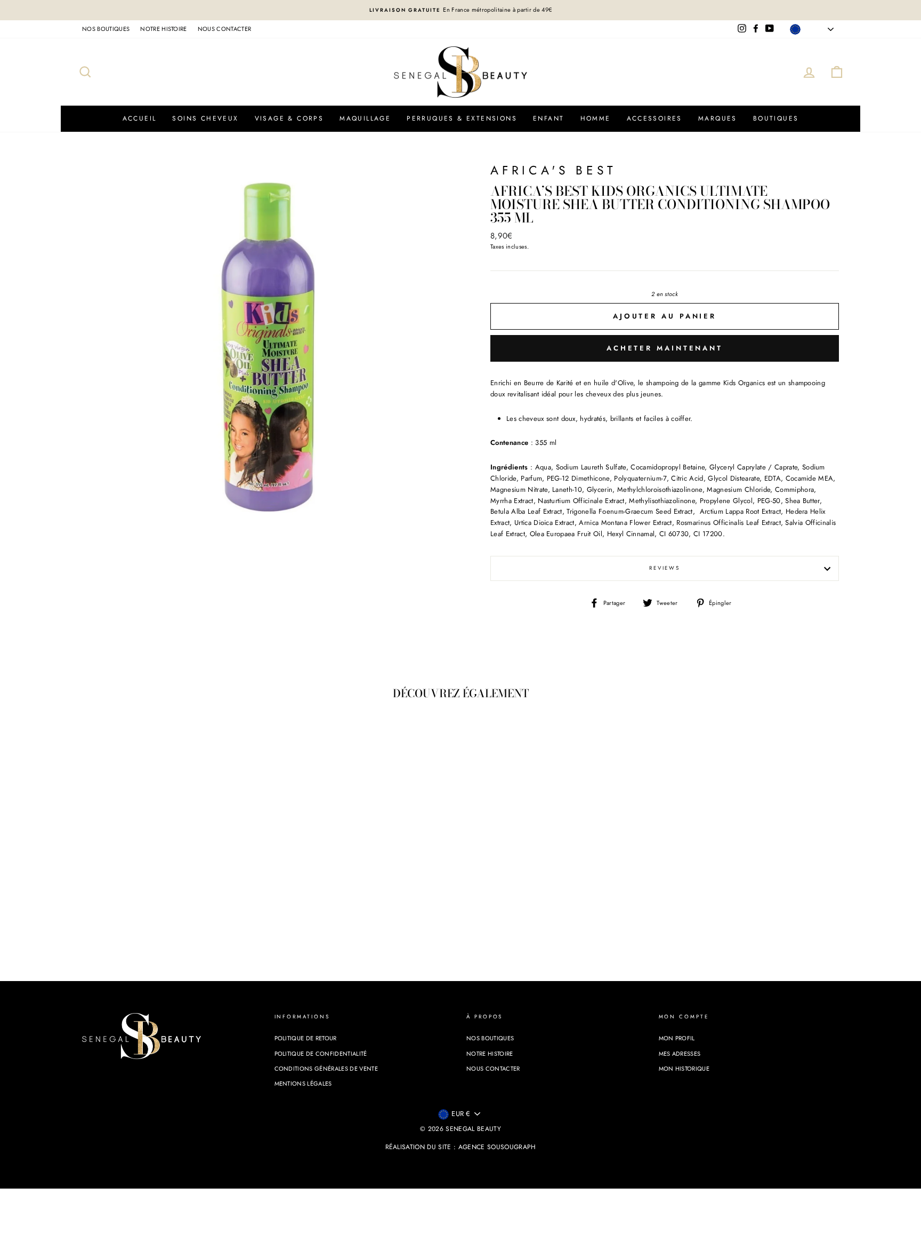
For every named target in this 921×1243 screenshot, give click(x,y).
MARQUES (717, 118)
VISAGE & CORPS (289, 118)
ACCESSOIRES (654, 118)
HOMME (595, 118)
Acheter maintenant (665, 348)
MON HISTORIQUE (684, 1068)
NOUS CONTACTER (225, 29)
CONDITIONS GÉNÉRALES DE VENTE (326, 1068)
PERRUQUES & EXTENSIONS (462, 118)
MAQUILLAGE (365, 118)
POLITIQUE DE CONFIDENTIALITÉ (320, 1053)
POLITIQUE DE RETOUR (305, 1038)
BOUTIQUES (776, 118)
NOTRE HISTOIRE (163, 29)
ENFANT (548, 118)
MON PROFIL (677, 1038)
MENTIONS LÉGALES (303, 1083)
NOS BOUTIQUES (106, 29)
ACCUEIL (140, 118)
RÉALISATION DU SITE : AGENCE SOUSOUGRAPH (460, 1147)
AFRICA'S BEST (553, 170)
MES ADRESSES (680, 1053)
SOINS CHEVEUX (205, 118)
